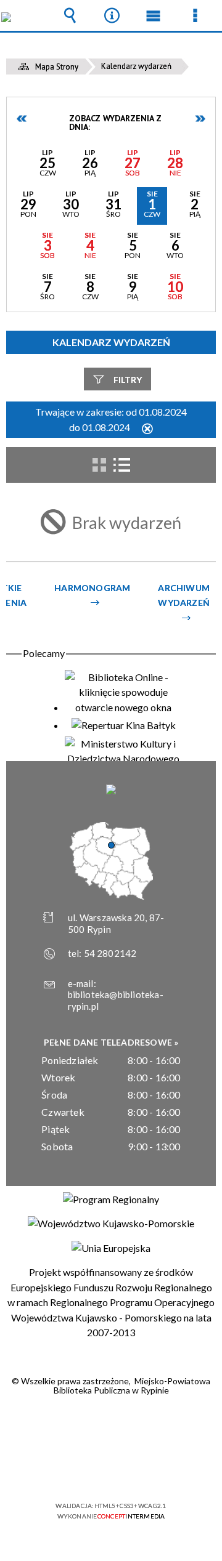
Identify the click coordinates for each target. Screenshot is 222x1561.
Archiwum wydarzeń (184, 595)
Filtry (127, 379)
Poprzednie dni (22, 118)
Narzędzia (111, 15)
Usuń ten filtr (147, 429)
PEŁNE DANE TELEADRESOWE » (111, 1042)
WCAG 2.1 (148, 1469)
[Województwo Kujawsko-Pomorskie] (111, 1223)
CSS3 (110, 1470)
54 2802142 (110, 953)
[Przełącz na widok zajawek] (99, 465)
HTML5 (91, 1470)
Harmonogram (92, 588)
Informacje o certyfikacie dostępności (111, 1426)
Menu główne (153, 15)
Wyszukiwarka (70, 15)
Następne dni (200, 118)
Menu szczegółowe (195, 15)
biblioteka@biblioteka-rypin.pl (115, 1000)
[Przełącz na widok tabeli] (121, 465)
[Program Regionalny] (111, 1199)
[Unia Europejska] (111, 1248)
